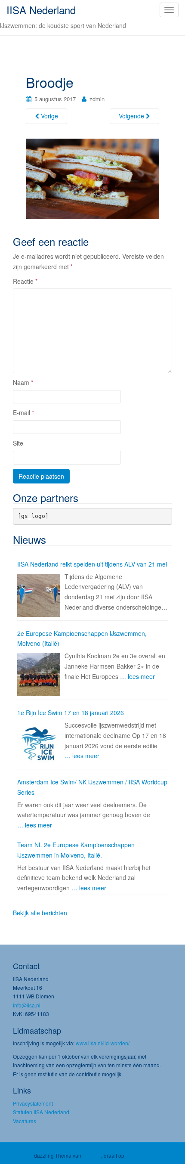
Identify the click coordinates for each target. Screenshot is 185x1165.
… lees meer (137, 676)
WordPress (138, 1155)
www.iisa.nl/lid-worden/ (103, 1043)
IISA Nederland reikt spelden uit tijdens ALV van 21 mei (92, 564)
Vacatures (24, 1121)
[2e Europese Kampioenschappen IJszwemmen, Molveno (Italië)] (38, 674)
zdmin (97, 99)
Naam (23, 382)
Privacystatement (33, 1103)
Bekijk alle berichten (40, 912)
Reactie (25, 281)
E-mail (23, 412)
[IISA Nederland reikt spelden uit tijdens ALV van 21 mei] (38, 595)
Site (18, 443)
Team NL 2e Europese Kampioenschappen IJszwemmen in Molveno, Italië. (76, 849)
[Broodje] (92, 178)
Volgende (132, 116)
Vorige (48, 116)
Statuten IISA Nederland (41, 1111)
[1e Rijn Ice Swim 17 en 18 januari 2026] (38, 743)
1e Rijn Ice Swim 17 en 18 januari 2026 (70, 712)
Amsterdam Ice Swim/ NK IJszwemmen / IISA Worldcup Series (92, 787)
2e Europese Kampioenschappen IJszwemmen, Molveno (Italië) (82, 638)
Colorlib (92, 1155)
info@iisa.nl (26, 1005)
